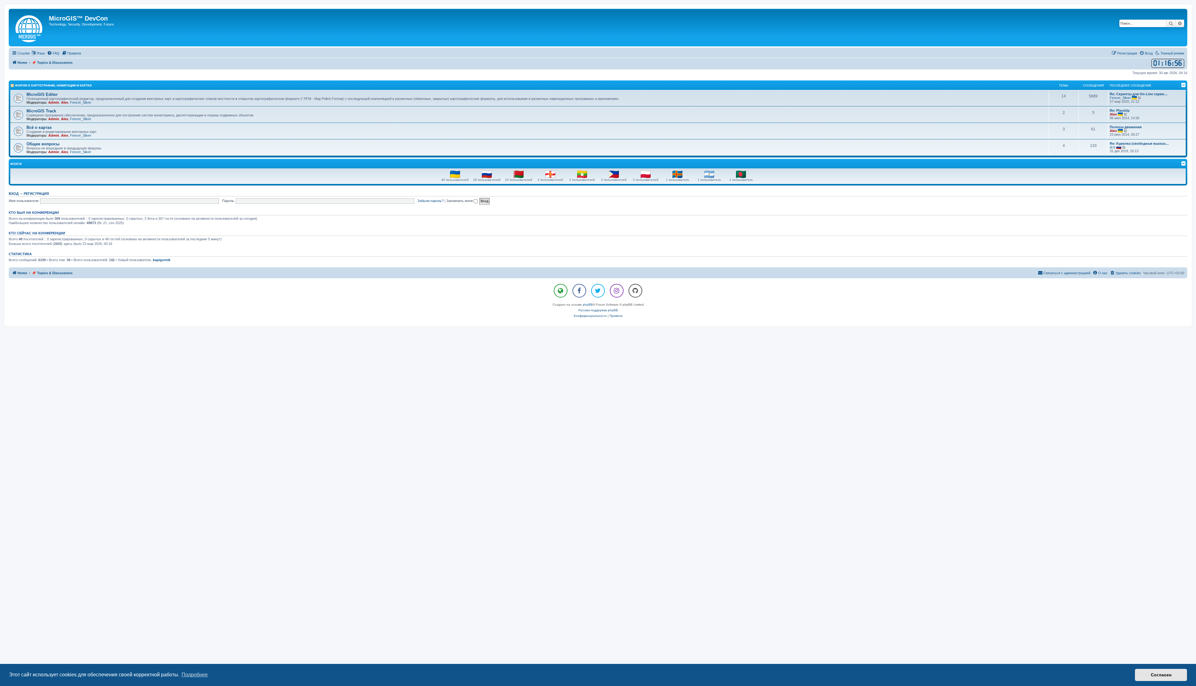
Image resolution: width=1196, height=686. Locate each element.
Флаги (15, 164)
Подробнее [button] (195, 674)
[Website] (560, 291)
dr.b (1112, 147)
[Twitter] (598, 291)
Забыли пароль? (430, 201)
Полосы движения (1125, 127)
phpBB (588, 304)
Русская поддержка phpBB (598, 310)
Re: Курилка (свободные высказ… (1139, 143)
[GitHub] (635, 291)
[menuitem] (53, 53)
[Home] (29, 27)
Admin (53, 102)
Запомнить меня (460, 201)
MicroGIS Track (41, 111)
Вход (14, 193)
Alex (64, 102)
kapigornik (161, 260)
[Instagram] (617, 291)
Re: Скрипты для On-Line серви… (1139, 94)
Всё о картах (39, 127)
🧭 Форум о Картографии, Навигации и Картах (51, 85)
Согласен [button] (1161, 674)
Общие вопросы (42, 144)
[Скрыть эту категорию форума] (1183, 84)
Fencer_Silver (80, 102)
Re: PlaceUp (1120, 110)
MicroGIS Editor (42, 94)
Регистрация (36, 193)
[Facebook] (579, 291)
